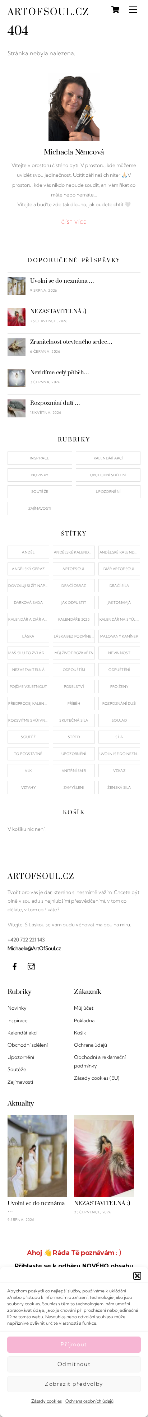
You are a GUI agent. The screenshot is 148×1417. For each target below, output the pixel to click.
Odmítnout (74, 1364)
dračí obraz (73, 586)
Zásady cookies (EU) (96, 1078)
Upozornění (108, 492)
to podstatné (28, 754)
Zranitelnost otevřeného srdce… (71, 342)
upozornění (73, 754)
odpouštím (74, 670)
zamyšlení (74, 787)
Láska (28, 636)
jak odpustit (74, 603)
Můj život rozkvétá (74, 653)
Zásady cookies (46, 1401)
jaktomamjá (119, 603)
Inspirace (39, 458)
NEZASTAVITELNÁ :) (58, 311)
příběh (74, 703)
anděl (28, 552)
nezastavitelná (28, 670)
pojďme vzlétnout (28, 687)
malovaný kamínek (119, 636)
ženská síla (119, 787)
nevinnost (119, 653)
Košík (80, 1033)
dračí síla (119, 586)
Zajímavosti (39, 508)
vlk (28, 771)
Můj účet (83, 1008)
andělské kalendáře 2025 (74, 552)
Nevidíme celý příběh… (59, 372)
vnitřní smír (74, 771)
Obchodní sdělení (108, 475)
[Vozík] (115, 10)
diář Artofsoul (119, 569)
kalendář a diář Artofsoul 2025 (28, 619)
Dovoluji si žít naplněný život (28, 586)
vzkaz (119, 771)
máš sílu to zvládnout (28, 653)
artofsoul (74, 569)
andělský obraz (28, 569)
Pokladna (84, 1020)
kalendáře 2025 (73, 619)
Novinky (39, 475)
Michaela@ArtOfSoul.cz (34, 948)
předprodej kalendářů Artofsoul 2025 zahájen (28, 703)
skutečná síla (73, 720)
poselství (74, 687)
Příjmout (74, 1344)
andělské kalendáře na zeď (120, 552)
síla (119, 737)
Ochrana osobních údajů (89, 1401)
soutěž (28, 737)
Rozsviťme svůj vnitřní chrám (28, 720)
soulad (119, 720)
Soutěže (39, 492)
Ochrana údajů (90, 1045)
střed (74, 737)
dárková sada (28, 603)
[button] (137, 1275)
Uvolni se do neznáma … (62, 280)
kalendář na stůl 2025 (120, 619)
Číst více (74, 222)
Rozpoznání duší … (55, 403)
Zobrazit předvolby (74, 1383)
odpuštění (119, 670)
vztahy (28, 787)
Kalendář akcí (108, 458)
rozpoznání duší (119, 703)
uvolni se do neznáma (120, 754)
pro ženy (119, 687)
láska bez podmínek (74, 636)
